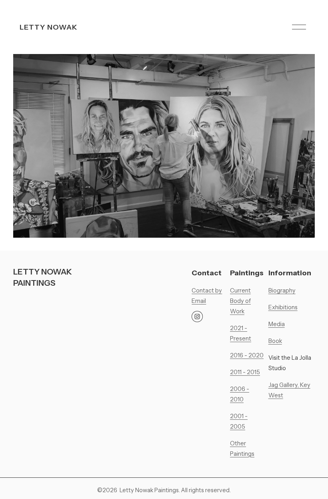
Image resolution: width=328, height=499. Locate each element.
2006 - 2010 (239, 394)
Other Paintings (242, 448)
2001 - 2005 (239, 421)
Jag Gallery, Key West (289, 390)
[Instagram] (197, 316)
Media (276, 324)
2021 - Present (240, 333)
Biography (282, 290)
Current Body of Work (240, 301)
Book (275, 341)
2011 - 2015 (245, 372)
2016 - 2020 (247, 355)
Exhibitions (283, 307)
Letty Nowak (49, 27)
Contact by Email (207, 296)
